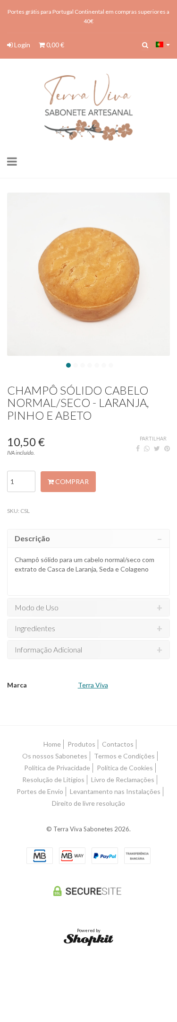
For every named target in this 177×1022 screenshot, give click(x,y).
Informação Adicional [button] (48, 649)
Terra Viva (93, 685)
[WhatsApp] (147, 448)
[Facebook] (138, 448)
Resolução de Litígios (53, 779)
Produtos (81, 744)
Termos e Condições (124, 756)
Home (52, 744)
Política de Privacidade (57, 768)
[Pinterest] (167, 448)
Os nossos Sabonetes (54, 756)
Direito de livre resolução (88, 803)
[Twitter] (157, 448)
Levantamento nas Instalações (115, 791)
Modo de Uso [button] (37, 607)
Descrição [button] (32, 538)
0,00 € (54, 45)
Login (21, 45)
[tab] (88, 538)
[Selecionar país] (163, 44)
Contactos (118, 744)
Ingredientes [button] (35, 628)
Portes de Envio (40, 791)
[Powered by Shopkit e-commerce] (88, 939)
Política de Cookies (125, 768)
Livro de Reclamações (122, 779)
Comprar (71, 481)
